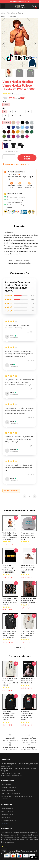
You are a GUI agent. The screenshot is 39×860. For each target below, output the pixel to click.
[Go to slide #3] (30, 73)
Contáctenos (5, 817)
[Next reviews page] (35, 496)
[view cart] (36, 6)
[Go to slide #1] (9, 73)
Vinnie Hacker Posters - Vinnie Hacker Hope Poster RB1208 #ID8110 (29, 600)
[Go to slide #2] (20, 73)
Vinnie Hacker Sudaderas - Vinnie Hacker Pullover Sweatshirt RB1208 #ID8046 (8, 716)
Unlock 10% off (4, 851)
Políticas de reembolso (8, 814)
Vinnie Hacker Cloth (14, 13)
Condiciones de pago (8, 811)
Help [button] (35, 857)
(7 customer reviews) (18, 94)
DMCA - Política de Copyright (10, 793)
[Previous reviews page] (24, 496)
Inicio (3, 13)
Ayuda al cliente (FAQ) (8, 820)
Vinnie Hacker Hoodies (9, 16)
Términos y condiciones (8, 787)
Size (3, 108)
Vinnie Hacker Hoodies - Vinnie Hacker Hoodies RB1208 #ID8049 (28, 681)
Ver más (19, 648)
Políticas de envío (7, 808)
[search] (33, 6)
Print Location (7, 140)
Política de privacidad (8, 790)
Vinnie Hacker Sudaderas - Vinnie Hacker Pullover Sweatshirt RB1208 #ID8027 (27, 716)
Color (4, 119)
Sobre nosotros (6, 784)
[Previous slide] (4, 43)
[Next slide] (35, 43)
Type (4, 101)
